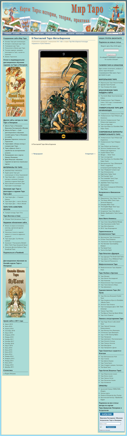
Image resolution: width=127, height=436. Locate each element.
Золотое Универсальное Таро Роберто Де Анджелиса (110, 121)
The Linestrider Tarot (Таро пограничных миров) (109, 179)
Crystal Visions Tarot (107, 152)
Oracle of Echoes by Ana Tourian (111, 395)
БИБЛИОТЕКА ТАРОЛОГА (13, 170)
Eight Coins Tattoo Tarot (108, 174)
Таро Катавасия (106, 382)
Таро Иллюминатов (107, 172)
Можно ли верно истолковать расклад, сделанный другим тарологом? (14, 228)
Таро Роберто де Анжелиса (109, 146)
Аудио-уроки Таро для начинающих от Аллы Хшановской (16, 174)
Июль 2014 (8, 354)
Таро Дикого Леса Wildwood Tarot (111, 259)
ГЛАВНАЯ (7, 34)
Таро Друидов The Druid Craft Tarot (112, 257)
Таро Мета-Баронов (107, 226)
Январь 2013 (9, 360)
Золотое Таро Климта (108, 304)
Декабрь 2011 (9, 367)
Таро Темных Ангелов (108, 343)
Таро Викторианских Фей (109, 356)
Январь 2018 (9, 337)
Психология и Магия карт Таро (15, 48)
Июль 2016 (8, 348)
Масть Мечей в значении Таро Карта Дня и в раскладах (15, 184)
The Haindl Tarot (106, 248)
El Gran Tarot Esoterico (108, 239)
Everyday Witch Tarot (107, 204)
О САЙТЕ (16, 34)
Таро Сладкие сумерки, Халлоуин (112, 365)
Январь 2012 (9, 365)
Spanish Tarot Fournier (108, 85)
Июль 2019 (8, 326)
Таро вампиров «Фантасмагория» (112, 339)
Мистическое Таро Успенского (110, 237)
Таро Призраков (106, 337)
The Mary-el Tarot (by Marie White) (112, 313)
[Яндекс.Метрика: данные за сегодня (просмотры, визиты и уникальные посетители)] (9, 373)
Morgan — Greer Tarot (108, 155)
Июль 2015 (8, 352)
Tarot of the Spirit (106, 250)
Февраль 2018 (9, 335)
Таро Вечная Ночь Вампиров (110, 330)
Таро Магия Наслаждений (109, 278)
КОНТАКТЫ (80, 34)
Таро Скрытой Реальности (109, 261)
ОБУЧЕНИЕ (62, 34)
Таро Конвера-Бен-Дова (108, 87)
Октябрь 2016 (9, 343)
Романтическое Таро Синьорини (111, 283)
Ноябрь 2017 (9, 339)
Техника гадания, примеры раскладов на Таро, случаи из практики (14, 52)
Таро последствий (106, 124)
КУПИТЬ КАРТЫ (51, 34)
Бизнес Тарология (11, 56)
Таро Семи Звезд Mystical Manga (111, 222)
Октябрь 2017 (9, 341)
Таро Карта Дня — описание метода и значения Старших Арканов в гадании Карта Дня (14, 179)
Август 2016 (9, 345)
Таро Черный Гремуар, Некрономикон (108, 327)
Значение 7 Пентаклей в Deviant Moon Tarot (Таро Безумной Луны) (16, 244)
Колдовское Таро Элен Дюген (110, 211)
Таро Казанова (105, 280)
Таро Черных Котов (107, 378)
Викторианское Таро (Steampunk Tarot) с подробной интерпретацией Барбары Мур (111, 165)
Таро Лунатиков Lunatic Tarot (110, 224)
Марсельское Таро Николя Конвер (112, 82)
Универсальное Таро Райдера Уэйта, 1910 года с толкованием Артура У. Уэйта (111, 102)
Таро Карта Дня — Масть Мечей (15, 203)
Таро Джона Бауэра (107, 361)
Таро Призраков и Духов (108, 347)
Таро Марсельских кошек (109, 374)
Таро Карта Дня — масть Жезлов (16, 201)
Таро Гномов (105, 359)
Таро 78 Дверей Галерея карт (110, 170)
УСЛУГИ (71, 34)
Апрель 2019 (9, 328)
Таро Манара (105, 276)
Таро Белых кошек (107, 376)
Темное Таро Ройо (107, 311)
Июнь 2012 (8, 363)
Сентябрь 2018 (10, 330)
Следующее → (90, 154)
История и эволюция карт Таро (15, 44)
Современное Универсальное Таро (112, 113)
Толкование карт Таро (12, 46)
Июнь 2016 (8, 350)
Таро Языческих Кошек (108, 380)
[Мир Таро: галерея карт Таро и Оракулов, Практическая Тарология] (63, 17)
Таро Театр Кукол (106, 363)
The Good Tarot (106, 367)
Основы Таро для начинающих (15, 41)
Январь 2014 (9, 356)
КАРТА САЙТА (26, 34)
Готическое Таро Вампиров (109, 332)
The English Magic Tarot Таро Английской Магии (110, 207)
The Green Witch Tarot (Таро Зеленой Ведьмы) (110, 201)
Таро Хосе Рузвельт (107, 315)
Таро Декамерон (106, 287)
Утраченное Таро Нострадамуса (111, 241)
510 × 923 (60, 41)
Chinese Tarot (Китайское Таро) (15, 219)
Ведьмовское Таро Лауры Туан (111, 198)
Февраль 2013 (9, 358)
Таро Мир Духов (106, 345)
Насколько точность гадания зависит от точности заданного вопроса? (15, 234)
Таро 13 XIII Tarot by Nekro (109, 334)
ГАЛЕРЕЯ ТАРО (38, 34)
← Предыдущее (37, 154)
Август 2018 (9, 333)
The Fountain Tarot (107, 176)
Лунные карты (105, 393)
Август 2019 (9, 324)
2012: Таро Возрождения (109, 228)
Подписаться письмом (105, 430)
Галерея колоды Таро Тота (14, 212)
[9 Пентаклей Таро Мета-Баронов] (63, 95)
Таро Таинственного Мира (109, 285)
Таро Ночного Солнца (108, 341)
